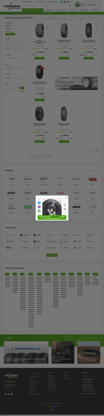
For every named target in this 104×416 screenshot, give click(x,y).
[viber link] (39, 206)
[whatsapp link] (39, 211)
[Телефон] (64, 204)
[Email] (64, 209)
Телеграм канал (55, 216)
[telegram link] (39, 202)
